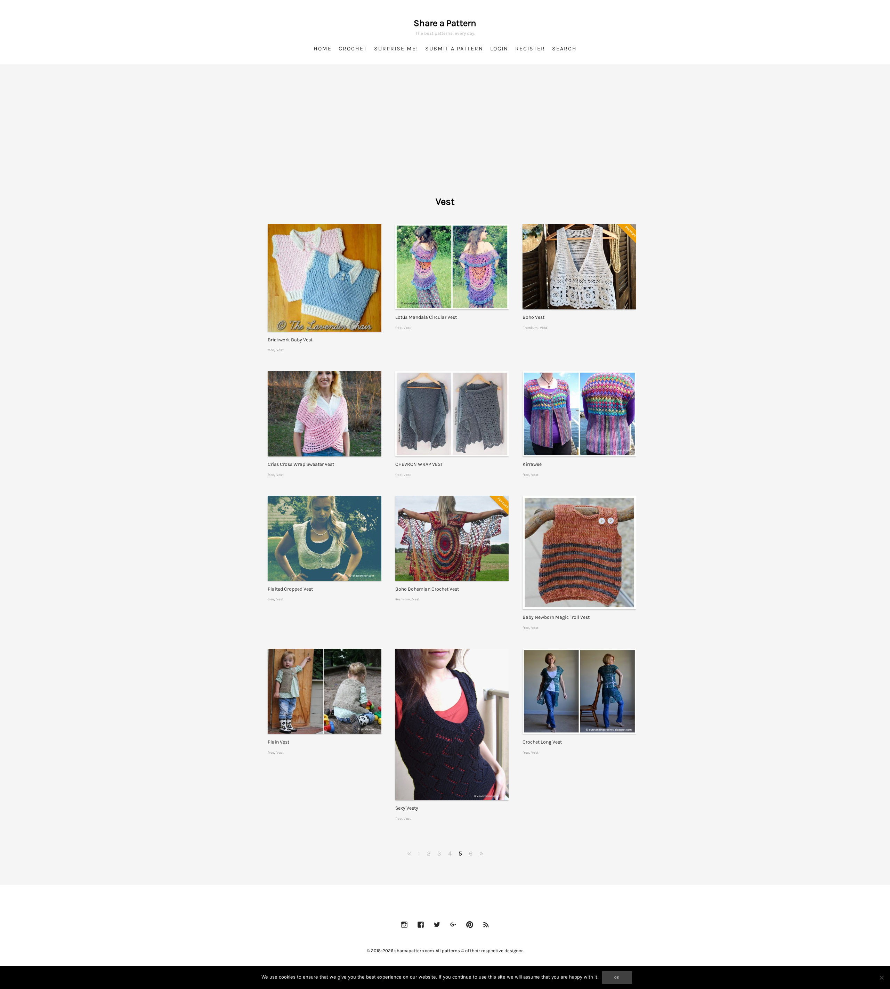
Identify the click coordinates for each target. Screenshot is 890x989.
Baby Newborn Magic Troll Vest (556, 617)
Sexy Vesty (406, 808)
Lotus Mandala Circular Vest (426, 317)
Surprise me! (396, 48)
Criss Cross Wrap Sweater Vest (301, 464)
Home (323, 48)
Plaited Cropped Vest (290, 589)
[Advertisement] (445, 139)
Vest (280, 350)
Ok (617, 977)
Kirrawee (532, 464)
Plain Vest (278, 742)
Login (499, 48)
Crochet (353, 48)
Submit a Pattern (454, 48)
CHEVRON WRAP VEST (419, 464)
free (271, 350)
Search (564, 48)
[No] (881, 977)
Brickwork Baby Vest (290, 340)
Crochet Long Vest (542, 742)
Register (530, 48)
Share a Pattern (445, 23)
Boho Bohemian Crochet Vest (427, 589)
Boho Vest (533, 317)
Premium (530, 328)
